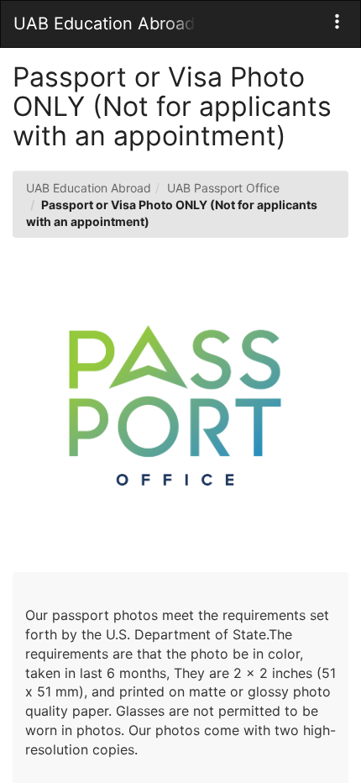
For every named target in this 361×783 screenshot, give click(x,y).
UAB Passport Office (223, 188)
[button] (337, 21)
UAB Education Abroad (88, 188)
